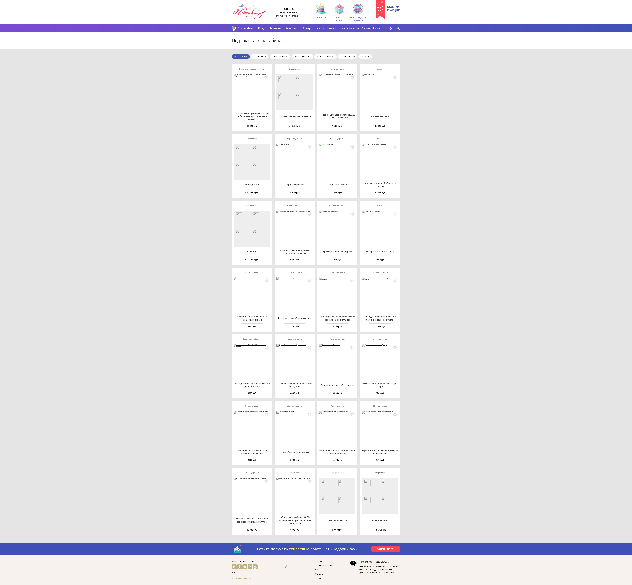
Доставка (319, 579)
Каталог (331, 28)
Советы (365, 28)
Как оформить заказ (323, 565)
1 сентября (245, 28)
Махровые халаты (295, 339)
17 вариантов (252, 205)
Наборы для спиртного (294, 406)
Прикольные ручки (337, 272)
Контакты (318, 574)
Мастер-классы (350, 28)
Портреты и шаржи (380, 205)
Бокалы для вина (337, 69)
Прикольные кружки (337, 205)
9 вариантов (337, 473)
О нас (317, 570)
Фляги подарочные (252, 473)
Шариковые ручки (295, 272)
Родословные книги (294, 205)
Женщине (291, 28)
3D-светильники (251, 272)
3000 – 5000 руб (302, 56)
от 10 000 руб (348, 56)
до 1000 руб (260, 56)
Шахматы (380, 69)
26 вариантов (294, 69)
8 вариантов (380, 473)
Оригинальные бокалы (252, 339)
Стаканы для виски (380, 272)
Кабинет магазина (240, 573)
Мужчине (276, 28)
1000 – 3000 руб (280, 56)
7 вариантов (252, 139)
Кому (261, 28)
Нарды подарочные (294, 139)
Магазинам (319, 561)
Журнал (376, 28)
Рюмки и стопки (294, 473)
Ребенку (305, 28)
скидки (365, 56)
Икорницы (380, 139)
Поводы (320, 28)
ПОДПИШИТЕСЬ (386, 549)
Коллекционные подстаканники (251, 69)
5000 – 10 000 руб (325, 56)
